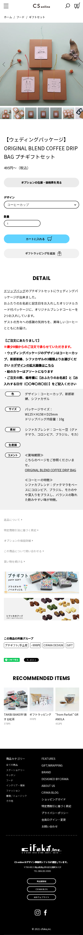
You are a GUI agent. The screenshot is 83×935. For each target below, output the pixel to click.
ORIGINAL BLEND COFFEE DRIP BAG (50, 470)
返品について (12, 520)
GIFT (70, 645)
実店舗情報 (41, 881)
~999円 (35, 645)
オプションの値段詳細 (17, 541)
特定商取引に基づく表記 (56, 806)
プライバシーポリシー (55, 813)
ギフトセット (37, 17)
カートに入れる (35, 239)
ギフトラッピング (40, 714)
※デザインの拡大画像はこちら (32, 365)
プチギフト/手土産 (16, 645)
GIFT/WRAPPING (52, 765)
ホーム (8, 17)
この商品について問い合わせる (23, 551)
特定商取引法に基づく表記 (20, 530)
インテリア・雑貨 (15, 785)
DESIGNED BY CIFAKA (55, 779)
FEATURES (48, 759)
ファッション (13, 790)
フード (20, 17)
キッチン (10, 775)
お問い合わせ (50, 826)
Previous (4, 64)
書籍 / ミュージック (16, 795)
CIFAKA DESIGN (53, 645)
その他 (9, 800)
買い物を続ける (13, 561)
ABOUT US (48, 786)
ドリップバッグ (14, 290)
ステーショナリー (15, 770)
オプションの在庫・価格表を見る (41, 182)
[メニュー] (10, 6)
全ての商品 (12, 764)
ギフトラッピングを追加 (40, 253)
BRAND (46, 772)
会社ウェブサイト (41, 897)
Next (78, 64)
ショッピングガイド (54, 799)
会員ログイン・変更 (54, 820)
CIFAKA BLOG (50, 792)
